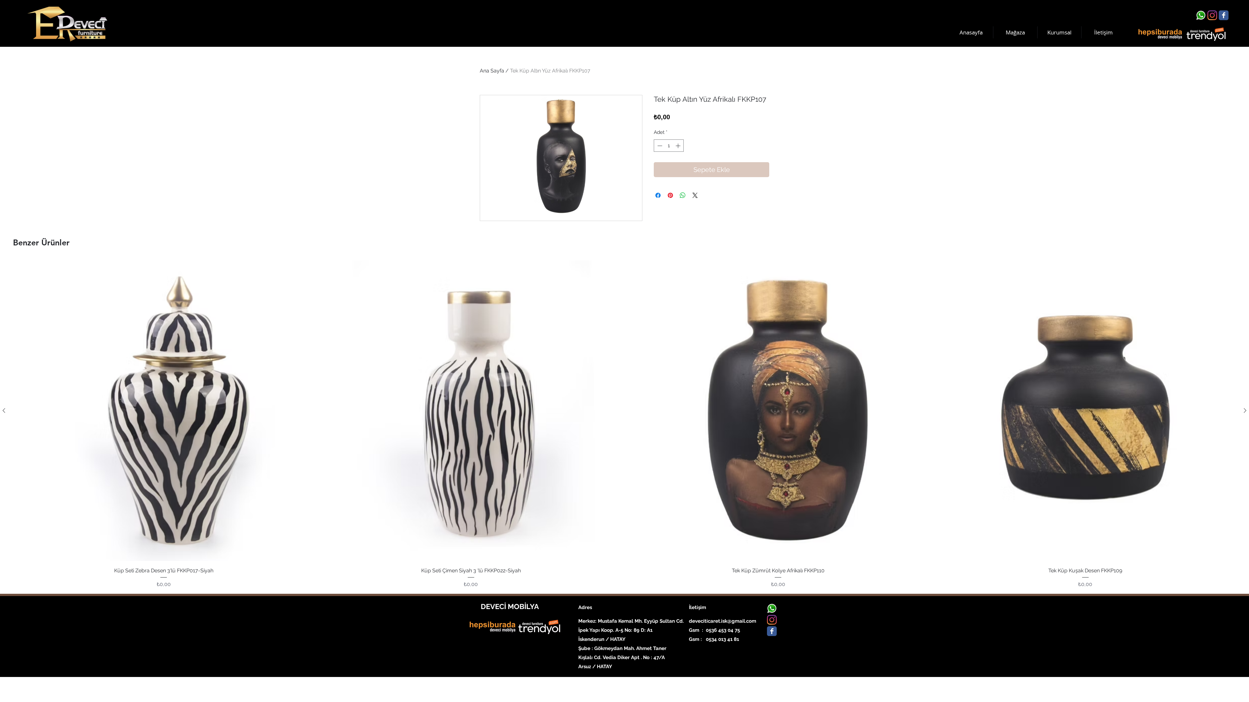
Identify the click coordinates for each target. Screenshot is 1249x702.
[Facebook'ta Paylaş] (658, 195)
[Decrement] (659, 146)
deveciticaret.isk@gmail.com (722, 621)
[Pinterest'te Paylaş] (670, 195)
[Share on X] (695, 195)
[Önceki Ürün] (4, 410)
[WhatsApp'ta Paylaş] (683, 195)
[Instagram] (1212, 15)
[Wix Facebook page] (1224, 15)
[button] (1059, 32)
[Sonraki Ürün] (1245, 410)
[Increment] (678, 146)
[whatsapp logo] (1201, 15)
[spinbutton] (669, 146)
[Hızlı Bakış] (163, 410)
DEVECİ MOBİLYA (510, 606)
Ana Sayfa (492, 71)
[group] (624, 424)
